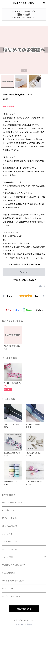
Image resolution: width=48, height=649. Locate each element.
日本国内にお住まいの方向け (24, 280)
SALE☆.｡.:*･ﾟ (8, 588)
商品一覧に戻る (24, 608)
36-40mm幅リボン (10, 526)
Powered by (21, 624)
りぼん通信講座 (8, 573)
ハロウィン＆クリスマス (11, 596)
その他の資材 (7, 557)
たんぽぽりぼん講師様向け (13, 581)
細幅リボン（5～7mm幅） (12, 502)
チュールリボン (8, 534)
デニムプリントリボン (10, 549)
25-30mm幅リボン (10, 518)
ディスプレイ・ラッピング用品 (13, 565)
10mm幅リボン (8, 510)
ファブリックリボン (9, 541)
